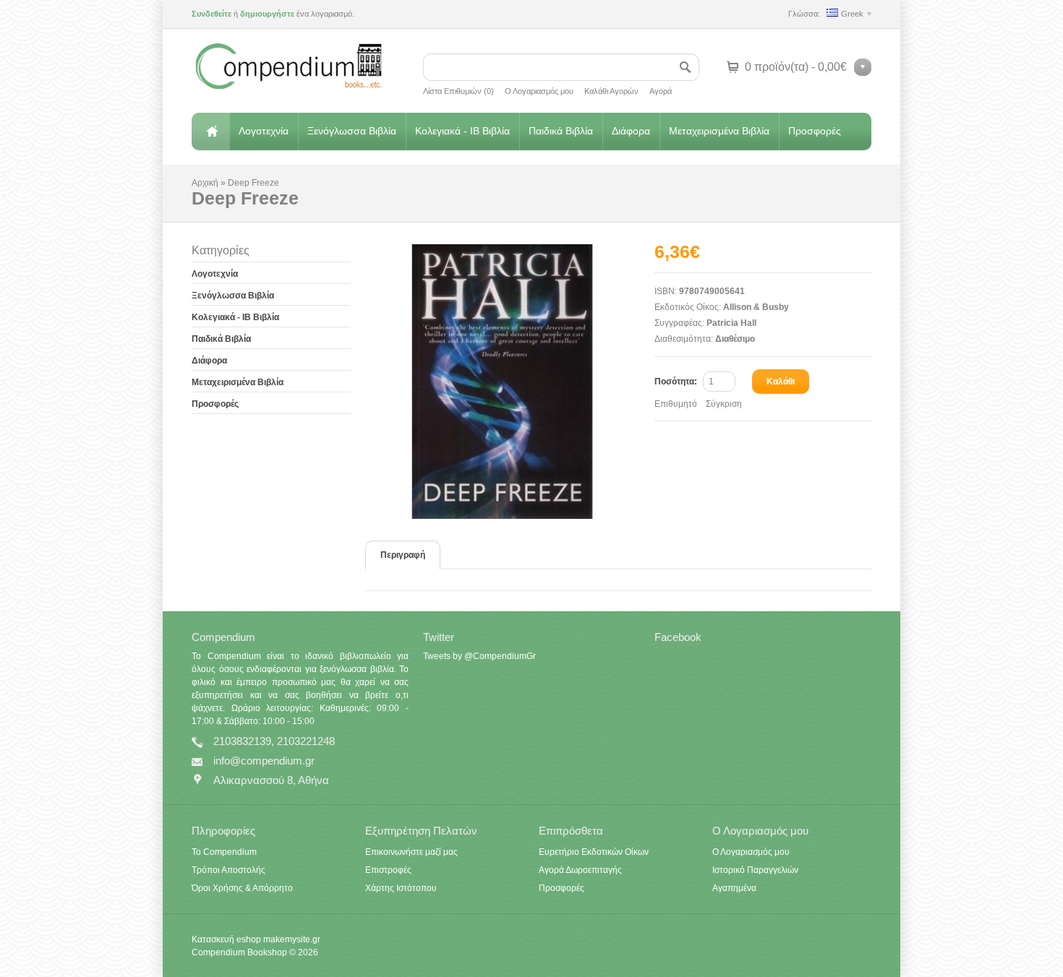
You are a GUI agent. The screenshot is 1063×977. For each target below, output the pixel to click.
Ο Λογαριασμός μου (539, 91)
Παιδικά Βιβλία (561, 131)
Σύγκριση (724, 404)
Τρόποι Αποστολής (228, 870)
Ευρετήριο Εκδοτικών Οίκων (594, 852)
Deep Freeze (253, 183)
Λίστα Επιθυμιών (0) (458, 91)
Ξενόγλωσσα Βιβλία (351, 131)
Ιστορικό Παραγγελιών (755, 870)
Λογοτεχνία (264, 131)
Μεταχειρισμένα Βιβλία (719, 131)
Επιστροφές (388, 870)
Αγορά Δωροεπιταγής (580, 870)
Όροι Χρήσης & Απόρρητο (242, 888)
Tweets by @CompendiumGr (479, 656)
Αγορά (660, 91)
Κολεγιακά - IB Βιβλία (462, 131)
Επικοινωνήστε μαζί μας (411, 852)
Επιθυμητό (675, 404)
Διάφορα (631, 131)
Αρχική (210, 131)
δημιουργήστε (267, 13)
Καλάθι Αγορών (611, 91)
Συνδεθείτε (211, 13)
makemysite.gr (291, 939)
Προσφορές (814, 131)
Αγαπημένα (734, 888)
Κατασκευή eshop (226, 939)
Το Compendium (224, 852)
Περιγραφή (402, 555)
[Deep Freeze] (509, 381)
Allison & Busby (756, 307)
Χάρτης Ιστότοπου (401, 888)
